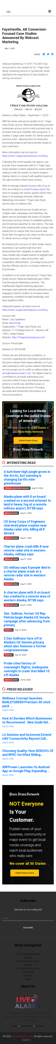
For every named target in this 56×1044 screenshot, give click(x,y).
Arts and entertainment (28, 954)
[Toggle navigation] (49, 11)
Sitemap (39, 1026)
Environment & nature (28, 961)
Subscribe (28, 927)
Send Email (14, 322)
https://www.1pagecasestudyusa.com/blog (24, 155)
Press (28, 979)
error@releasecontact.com (16, 373)
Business (28, 957)
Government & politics (28, 968)
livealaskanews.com (22, 1036)
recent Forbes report (35, 189)
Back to (27, 1039)
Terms (14, 1026)
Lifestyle (28, 975)
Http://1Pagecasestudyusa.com (28, 337)
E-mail (5, 918)
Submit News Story (28, 440)
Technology (28, 971)
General (28, 964)
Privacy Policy (26, 1026)
